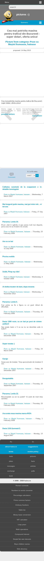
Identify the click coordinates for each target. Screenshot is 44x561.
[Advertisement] (22, 75)
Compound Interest (22, 534)
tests (11, 456)
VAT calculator (22, 520)
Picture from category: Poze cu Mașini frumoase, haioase (22, 43)
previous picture (11, 111)
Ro (11, 442)
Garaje (5, 359)
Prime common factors (22, 500)
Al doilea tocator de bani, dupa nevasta (18, 287)
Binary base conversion (22, 515)
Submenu (24, 22)
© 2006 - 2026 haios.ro (22, 481)
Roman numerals (22, 485)
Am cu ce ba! (7, 241)
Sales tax (22, 510)
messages (11, 466)
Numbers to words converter (22, 490)
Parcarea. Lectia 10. (10, 222)
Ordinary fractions (22, 505)
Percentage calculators (22, 495)
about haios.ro (11, 447)
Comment (11, 177)
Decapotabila (7, 378)
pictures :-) (16, 14)
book (11, 476)
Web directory (22, 549)
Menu (7, 2)
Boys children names (22, 544)
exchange (11, 471)
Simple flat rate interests (22, 539)
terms (11, 451)
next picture (32, 112)
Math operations (22, 529)
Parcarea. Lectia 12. (10, 394)
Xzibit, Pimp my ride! (10, 272)
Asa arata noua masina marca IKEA (16, 413)
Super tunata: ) (8, 344)
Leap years (22, 524)
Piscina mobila (8, 256)
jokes (11, 461)
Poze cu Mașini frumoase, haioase (17, 194)
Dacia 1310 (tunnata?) (11, 428)
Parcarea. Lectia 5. (9, 302)
